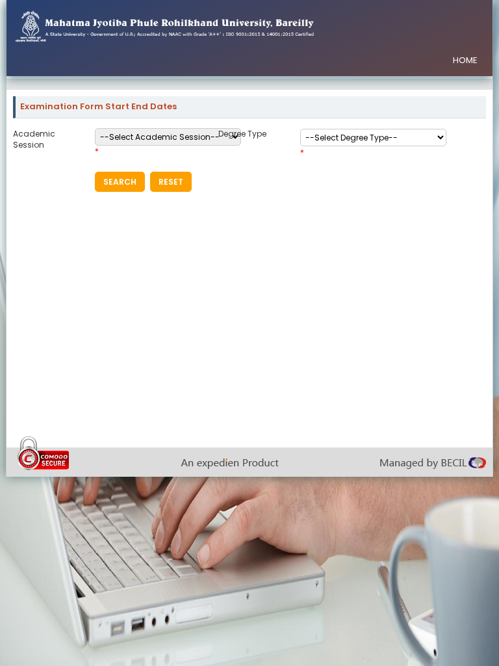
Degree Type (242, 133)
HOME (465, 60)
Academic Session (34, 139)
